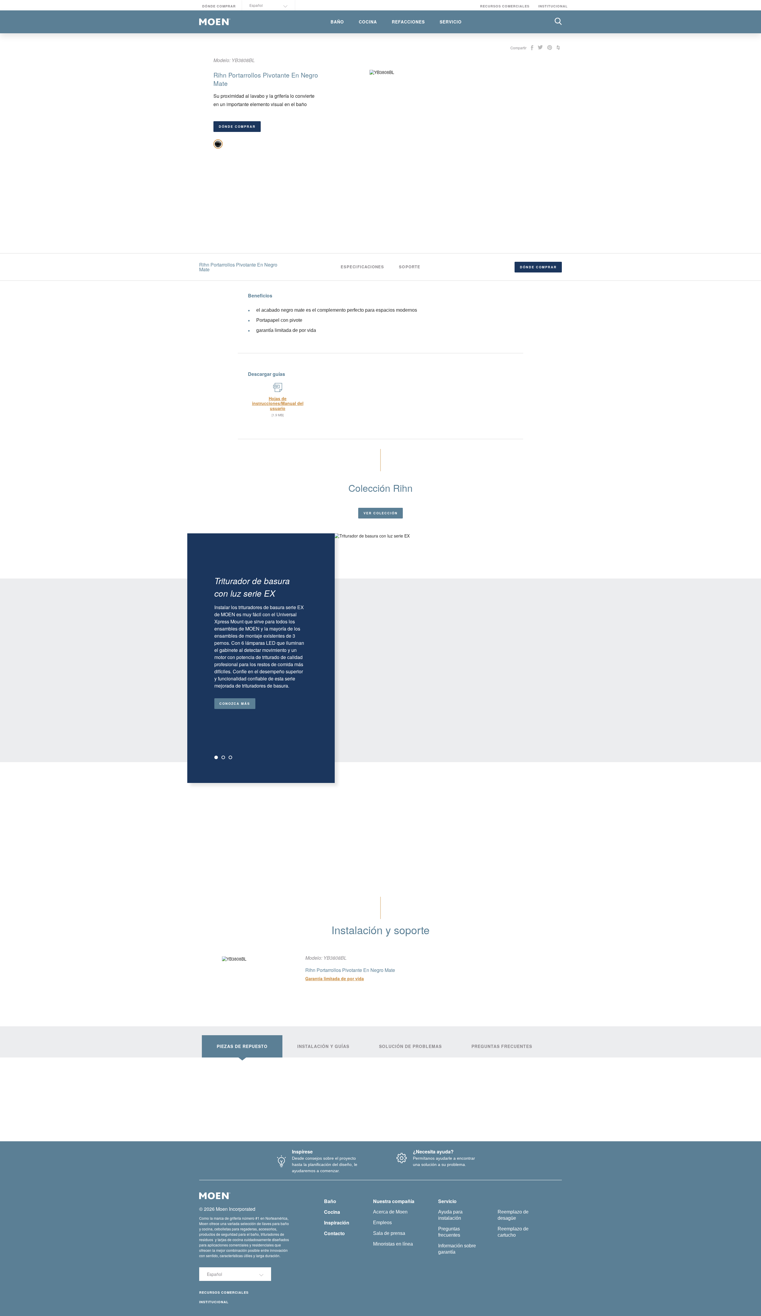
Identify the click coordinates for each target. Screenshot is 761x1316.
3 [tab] (230, 757)
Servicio (447, 1201)
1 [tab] (216, 757)
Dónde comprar (219, 6)
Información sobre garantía (457, 1248)
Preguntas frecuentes (449, 1232)
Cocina (332, 1212)
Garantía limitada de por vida (334, 978)
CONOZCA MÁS (234, 703)
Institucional (553, 6)
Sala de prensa (389, 1233)
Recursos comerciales (504, 6)
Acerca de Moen (390, 1211)
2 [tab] (223, 757)
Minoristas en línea (393, 1243)
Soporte (409, 266)
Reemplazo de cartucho (513, 1232)
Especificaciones (362, 266)
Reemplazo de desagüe (513, 1215)
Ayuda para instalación (450, 1215)
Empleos (382, 1222)
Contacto (334, 1233)
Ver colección (381, 513)
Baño (330, 1201)
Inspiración (336, 1222)
